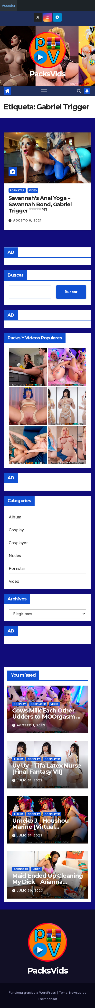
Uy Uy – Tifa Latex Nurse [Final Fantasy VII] (46, 768)
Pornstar (17, 190)
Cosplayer (18, 542)
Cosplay (16, 529)
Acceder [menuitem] (8, 5)
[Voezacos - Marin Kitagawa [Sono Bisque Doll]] (67, 445)
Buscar (16, 275)
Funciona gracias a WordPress (33, 992)
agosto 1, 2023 (31, 725)
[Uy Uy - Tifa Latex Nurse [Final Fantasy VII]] (67, 406)
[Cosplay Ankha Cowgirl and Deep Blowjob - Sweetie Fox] (28, 406)
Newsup (75, 992)
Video (33, 190)
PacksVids (47, 73)
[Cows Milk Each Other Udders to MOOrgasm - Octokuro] (67, 367)
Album (15, 517)
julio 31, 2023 (29, 780)
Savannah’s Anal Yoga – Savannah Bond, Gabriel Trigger (40, 204)
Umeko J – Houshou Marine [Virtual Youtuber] (40, 826)
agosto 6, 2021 (27, 220)
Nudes (15, 555)
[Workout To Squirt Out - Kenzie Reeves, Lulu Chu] (28, 445)
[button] (79, 91)
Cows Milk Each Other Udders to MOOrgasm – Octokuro (45, 716)
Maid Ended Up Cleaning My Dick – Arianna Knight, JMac (47, 881)
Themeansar (47, 999)
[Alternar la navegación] (44, 91)
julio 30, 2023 (30, 890)
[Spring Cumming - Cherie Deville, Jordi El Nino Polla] (28, 367)
